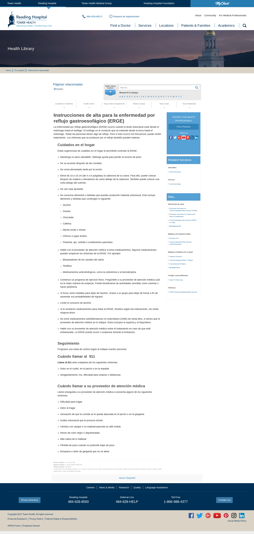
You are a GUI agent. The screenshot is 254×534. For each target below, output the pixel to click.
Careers (90, 487)
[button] (110, 93)
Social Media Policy (237, 521)
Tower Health (14, 3)
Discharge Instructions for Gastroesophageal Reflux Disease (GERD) (183, 209)
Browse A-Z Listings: (128, 93)
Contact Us (224, 500)
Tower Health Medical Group (97, 3)
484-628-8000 (78, 502)
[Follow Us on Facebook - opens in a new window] (171, 138)
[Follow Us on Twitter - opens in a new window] (175, 138)
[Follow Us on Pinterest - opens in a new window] (188, 138)
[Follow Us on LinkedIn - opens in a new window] (196, 138)
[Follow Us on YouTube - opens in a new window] (179, 138)
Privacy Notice (36, 519)
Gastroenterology (175, 172)
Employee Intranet (31, 526)
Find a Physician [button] (183, 127)
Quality (137, 487)
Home (8, 70)
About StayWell (127, 478)
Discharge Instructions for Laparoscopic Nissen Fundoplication (182, 215)
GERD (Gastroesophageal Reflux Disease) (183, 292)
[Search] (244, 26)
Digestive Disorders (175, 256)
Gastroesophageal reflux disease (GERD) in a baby (182, 221)
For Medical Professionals (232, 15)
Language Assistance (156, 487)
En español (19, 70)
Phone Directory (29, 500)
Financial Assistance (17, 519)
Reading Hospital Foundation (159, 3)
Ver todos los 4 (174, 267)
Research (124, 487)
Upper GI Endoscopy (176, 280)
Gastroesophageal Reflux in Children (181, 260)
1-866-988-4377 (176, 502)
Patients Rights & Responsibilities (61, 519)
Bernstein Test (174, 238)
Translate (59, 89)
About (198, 15)
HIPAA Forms (14, 526)
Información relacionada (38, 70)
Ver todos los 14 (175, 226)
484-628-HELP (127, 502)
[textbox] (157, 87)
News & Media (106, 487)
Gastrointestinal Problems (177, 264)
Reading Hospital (47, 3)
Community (210, 15)
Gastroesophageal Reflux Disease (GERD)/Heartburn (180, 243)
